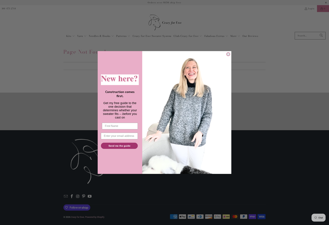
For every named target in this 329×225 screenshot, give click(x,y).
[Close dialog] (228, 54)
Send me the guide (119, 145)
